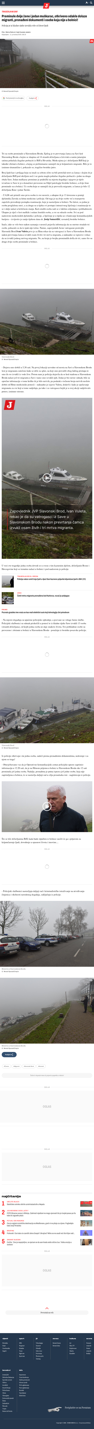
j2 (36, 1338)
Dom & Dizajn (6, 1388)
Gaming (38, 1359)
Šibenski (4, 1406)
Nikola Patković (11, 32)
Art (70, 1343)
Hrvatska (5, 1343)
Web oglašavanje (24, 1385)
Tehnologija (39, 1343)
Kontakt (21, 1390)
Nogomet (22, 1346)
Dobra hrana (6, 1390)
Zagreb (4, 1351)
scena (89, 1338)
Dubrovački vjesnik (8, 1398)
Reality (88, 1353)
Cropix (4, 1409)
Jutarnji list (5, 1375)
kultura (72, 1338)
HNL (20, 1343)
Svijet (4, 1346)
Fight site (21, 1353)
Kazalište (72, 1353)
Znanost (38, 1346)
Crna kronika (6, 1348)
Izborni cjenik (23, 1382)
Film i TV (72, 1346)
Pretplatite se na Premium (78, 1407)
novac (56, 1338)
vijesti (5, 1338)
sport (21, 1338)
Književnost (72, 1348)
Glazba (71, 1351)
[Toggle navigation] (3, 3)
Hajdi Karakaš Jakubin (23, 32)
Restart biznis (57, 1343)
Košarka (21, 1348)
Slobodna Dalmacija (8, 1377)
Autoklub (5, 1385)
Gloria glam (5, 1396)
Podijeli (31, 98)
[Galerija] (47, 63)
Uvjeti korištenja (24, 1377)
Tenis (20, 1351)
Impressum (22, 1375)
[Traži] (91, 3)
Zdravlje (38, 1348)
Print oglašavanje (24, 1388)
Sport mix (22, 1356)
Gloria (4, 1393)
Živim (4, 1401)
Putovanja (39, 1353)
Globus (4, 1382)
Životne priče (40, 1356)
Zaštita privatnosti (24, 1380)
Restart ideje (56, 1346)
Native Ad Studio (7, 1411)
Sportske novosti (7, 1380)
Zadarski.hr (5, 1403)
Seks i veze (39, 1351)
